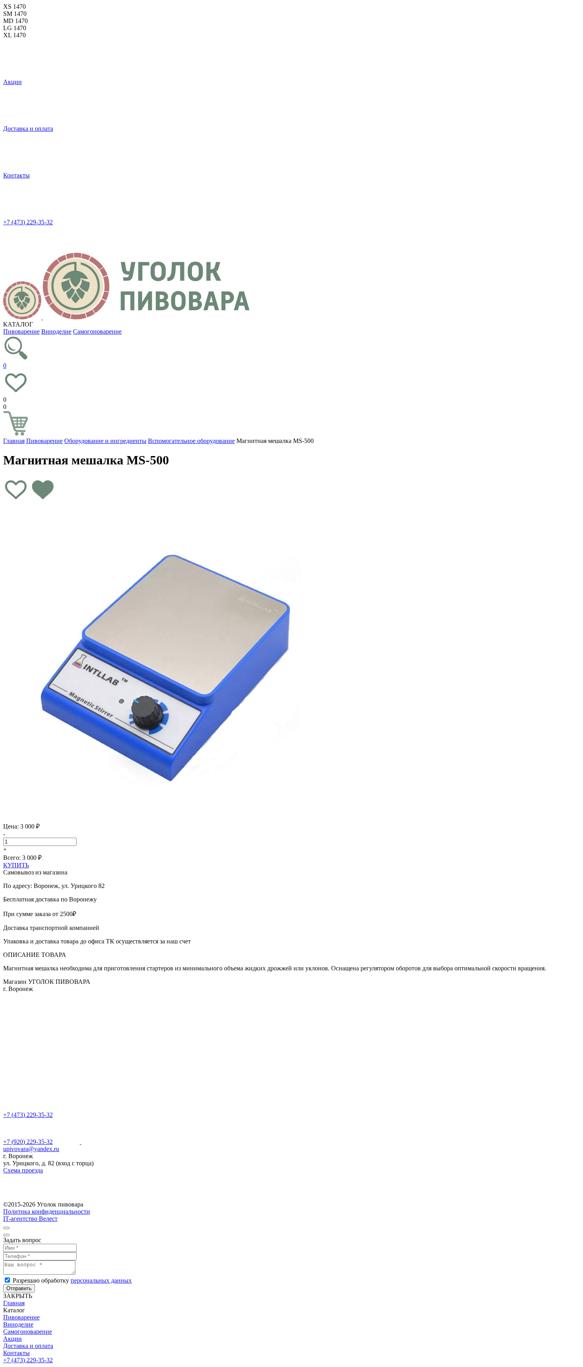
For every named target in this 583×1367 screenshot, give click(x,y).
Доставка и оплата (28, 128)
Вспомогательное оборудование (191, 440)
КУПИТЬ (16, 865)
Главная (14, 440)
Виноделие (56, 331)
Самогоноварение (97, 331)
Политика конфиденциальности (46, 1211)
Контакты (16, 175)
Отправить (19, 1288)
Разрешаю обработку (72, 1280)
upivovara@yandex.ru (31, 1149)
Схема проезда (23, 1170)
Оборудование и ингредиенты (105, 440)
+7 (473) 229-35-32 (28, 222)
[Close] (6, 1228)
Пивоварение (21, 331)
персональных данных (101, 1280)
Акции (12, 81)
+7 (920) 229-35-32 (28, 1141)
